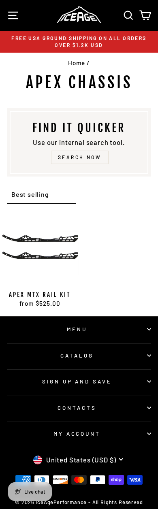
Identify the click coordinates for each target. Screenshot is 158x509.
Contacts (77, 408)
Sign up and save (77, 381)
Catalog (77, 355)
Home (76, 62)
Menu (77, 329)
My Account (77, 433)
